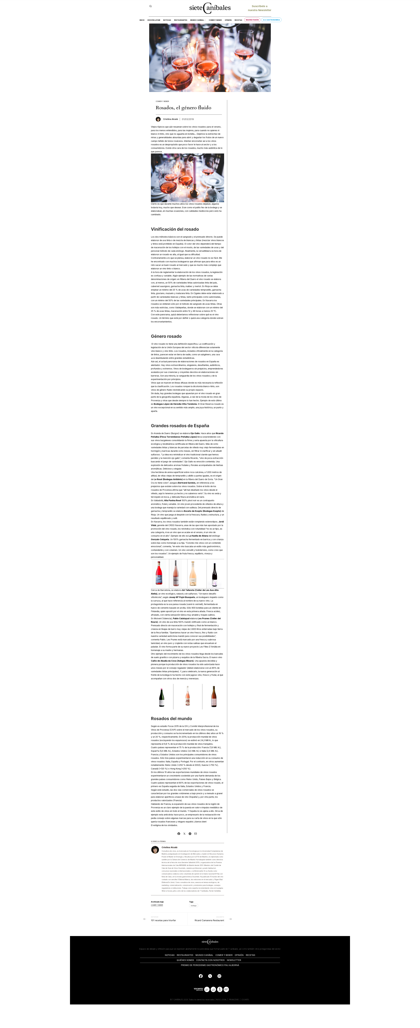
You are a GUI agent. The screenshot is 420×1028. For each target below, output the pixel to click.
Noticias (167, 20)
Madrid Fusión (252, 20)
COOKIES (245, 999)
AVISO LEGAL (221, 999)
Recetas (238, 20)
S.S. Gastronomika (271, 20)
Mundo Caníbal (197, 20)
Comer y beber (215, 20)
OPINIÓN (239, 955)
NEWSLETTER (234, 960)
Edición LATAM (154, 20)
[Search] (150, 6)
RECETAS (250, 955)
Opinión (228, 20)
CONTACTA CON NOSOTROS (210, 960)
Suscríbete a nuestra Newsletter (259, 8)
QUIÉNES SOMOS (185, 960)
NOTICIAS (170, 955)
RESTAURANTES (185, 955)
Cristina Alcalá (169, 847)
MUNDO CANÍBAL (204, 955)
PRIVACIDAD (234, 999)
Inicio (142, 20)
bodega (193, 905)
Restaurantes (180, 20)
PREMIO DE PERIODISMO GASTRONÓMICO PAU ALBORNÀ (210, 965)
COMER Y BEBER (224, 955)
